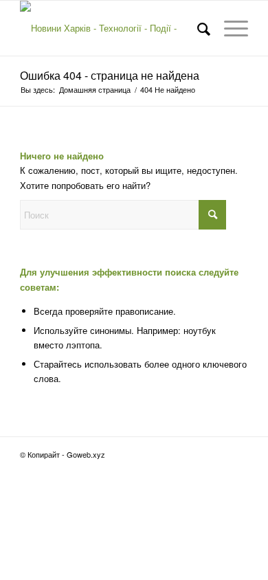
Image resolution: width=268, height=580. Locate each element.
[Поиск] (196, 28)
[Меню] (229, 28)
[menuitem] (196, 28)
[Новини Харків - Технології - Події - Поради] (111, 28)
